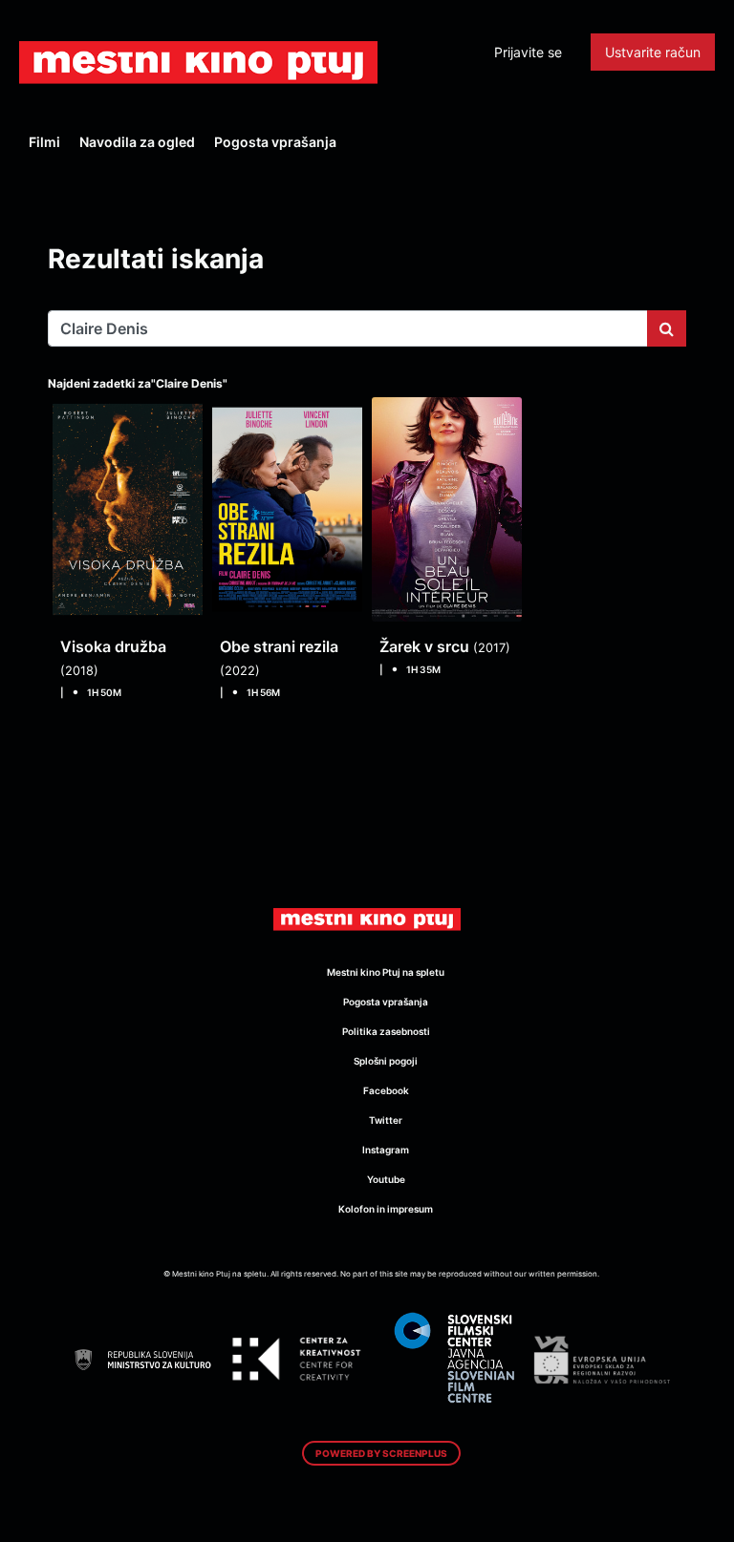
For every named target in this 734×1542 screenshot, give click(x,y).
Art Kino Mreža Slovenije (198, 62)
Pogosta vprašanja (275, 142)
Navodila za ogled (137, 142)
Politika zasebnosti (386, 1031)
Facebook (386, 1090)
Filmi (44, 142)
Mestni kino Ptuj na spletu (385, 972)
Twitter (385, 1120)
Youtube (386, 1179)
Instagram (385, 1149)
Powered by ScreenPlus (381, 1453)
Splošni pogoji (386, 1061)
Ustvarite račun (653, 52)
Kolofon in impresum (385, 1209)
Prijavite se (528, 52)
